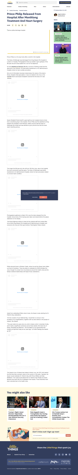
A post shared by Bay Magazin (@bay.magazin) (22, 260)
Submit (68, 435)
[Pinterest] (69, 454)
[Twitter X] (59, 454)
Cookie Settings (35, 197)
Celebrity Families (23, 10)
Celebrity (57, 55)
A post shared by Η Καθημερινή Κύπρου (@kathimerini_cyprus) (22, 209)
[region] (39, 195)
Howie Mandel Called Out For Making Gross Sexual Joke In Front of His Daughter (61, 60)
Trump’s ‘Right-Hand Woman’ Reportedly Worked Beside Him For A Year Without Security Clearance (17, 415)
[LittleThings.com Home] (10, 2)
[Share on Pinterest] (22, 25)
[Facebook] (56, 454)
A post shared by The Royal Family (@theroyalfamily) (22, 114)
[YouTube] (66, 454)
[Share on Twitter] (16, 25)
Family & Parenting (14, 10)
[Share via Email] (25, 25)
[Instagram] (62, 454)
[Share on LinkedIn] (19, 25)
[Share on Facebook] (12, 25)
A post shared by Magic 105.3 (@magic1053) (22, 162)
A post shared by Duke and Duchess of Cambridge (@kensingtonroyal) (22, 366)
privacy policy (55, 438)
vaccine (9, 76)
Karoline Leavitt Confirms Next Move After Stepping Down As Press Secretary (62, 38)
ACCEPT (43, 197)
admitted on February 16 (18, 66)
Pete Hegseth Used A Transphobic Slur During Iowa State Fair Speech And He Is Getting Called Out (38, 415)
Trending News (58, 33)
